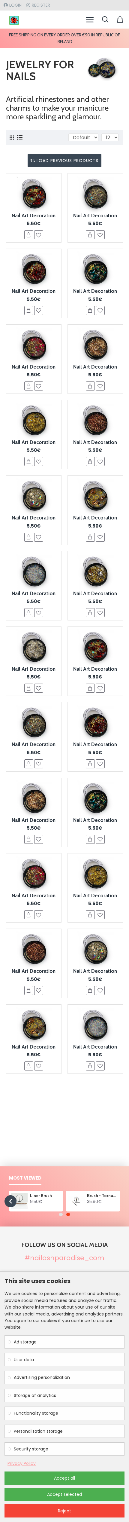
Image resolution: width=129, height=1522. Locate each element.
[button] (10, 1201)
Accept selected (64, 1494)
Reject (64, 1511)
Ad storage (25, 1342)
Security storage (31, 1449)
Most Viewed (25, 1178)
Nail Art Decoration (34, 216)
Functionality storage (36, 1413)
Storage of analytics (35, 1395)
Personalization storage (38, 1431)
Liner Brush (41, 1195)
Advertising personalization (42, 1377)
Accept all (64, 1478)
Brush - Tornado (102, 1195)
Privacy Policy (22, 1463)
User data (24, 1360)
